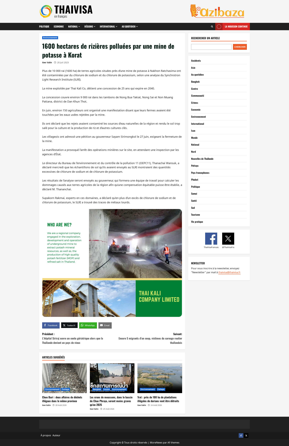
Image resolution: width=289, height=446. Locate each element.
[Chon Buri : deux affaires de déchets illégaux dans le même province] (64, 378)
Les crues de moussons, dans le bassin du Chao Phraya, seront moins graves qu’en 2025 (111, 401)
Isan (193, 130)
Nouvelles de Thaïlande (202, 158)
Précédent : (72, 338)
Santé (194, 200)
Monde (194, 137)
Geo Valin (47, 62)
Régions (88, 26)
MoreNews (156, 442)
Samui (194, 193)
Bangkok (97, 389)
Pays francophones (200, 172)
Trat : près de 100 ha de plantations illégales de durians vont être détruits (158, 399)
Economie (59, 26)
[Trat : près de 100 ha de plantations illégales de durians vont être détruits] (159, 378)
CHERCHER (239, 46)
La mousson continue (236, 26)
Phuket (194, 179)
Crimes (194, 102)
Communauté (197, 95)
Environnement (50, 37)
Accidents (196, 60)
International (107, 26)
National (73, 26)
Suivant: (150, 338)
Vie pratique (197, 221)
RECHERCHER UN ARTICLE (205, 38)
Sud (193, 207)
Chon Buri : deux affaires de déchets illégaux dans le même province (62, 399)
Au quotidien (128, 26)
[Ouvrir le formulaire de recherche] (212, 26)
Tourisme (195, 214)
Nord (193, 151)
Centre (106, 389)
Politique (44, 26)
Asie (193, 67)
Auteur (56, 435)
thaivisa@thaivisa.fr (229, 272)
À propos (46, 435)
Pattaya (65, 389)
